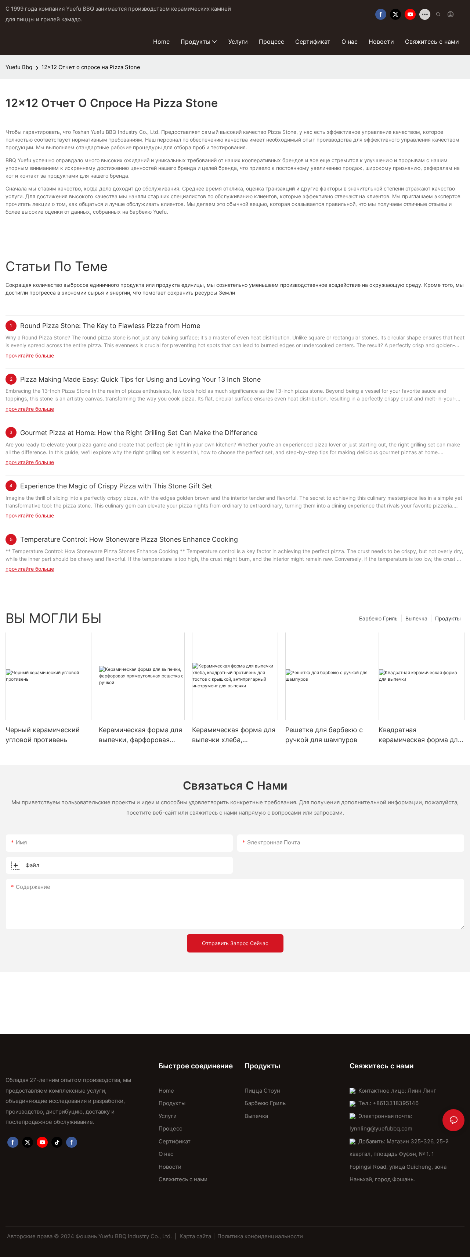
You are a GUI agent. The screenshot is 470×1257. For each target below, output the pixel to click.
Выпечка (416, 618)
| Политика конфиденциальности (258, 1236)
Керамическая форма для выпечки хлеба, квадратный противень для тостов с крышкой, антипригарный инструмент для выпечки (233, 735)
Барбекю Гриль (378, 618)
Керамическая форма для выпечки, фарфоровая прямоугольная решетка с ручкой (141, 735)
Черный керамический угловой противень (43, 735)
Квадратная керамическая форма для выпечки (420, 735)
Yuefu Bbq (19, 67)
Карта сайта (195, 1236)
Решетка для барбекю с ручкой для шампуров (324, 735)
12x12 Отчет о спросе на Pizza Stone (90, 67)
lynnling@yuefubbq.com (381, 1128)
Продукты (448, 618)
